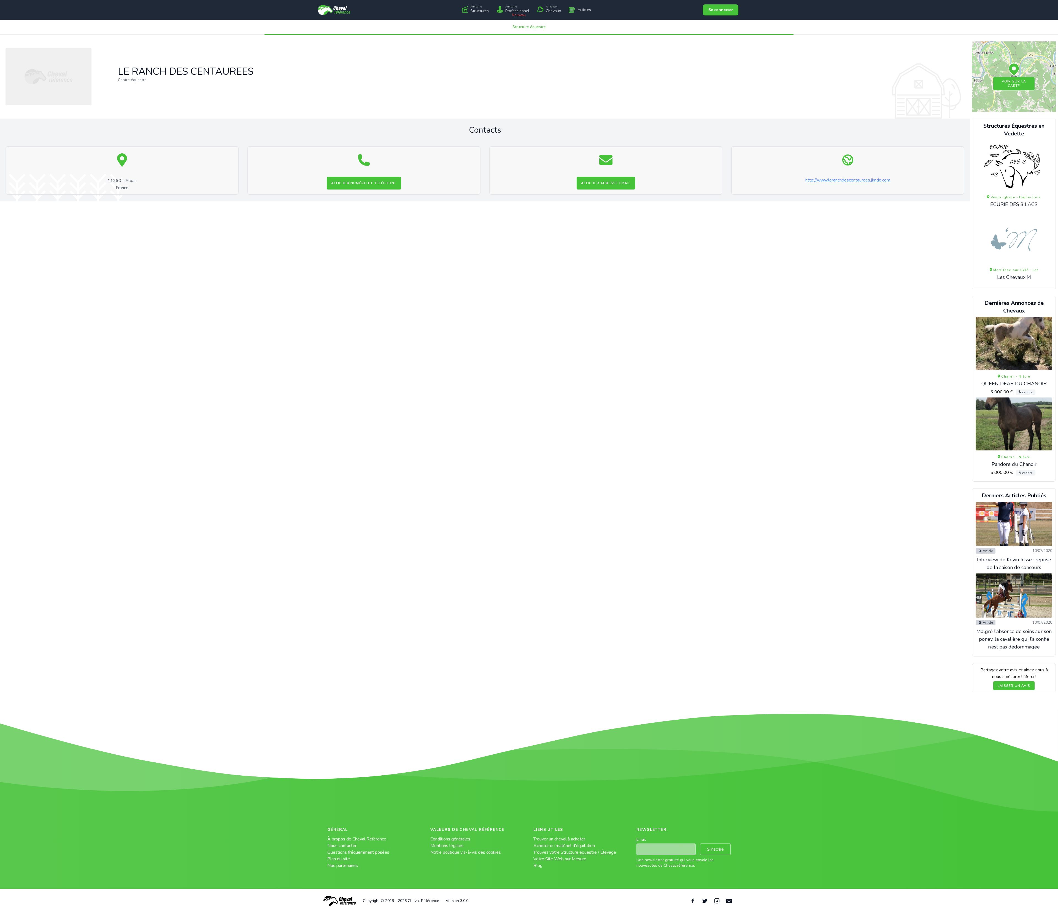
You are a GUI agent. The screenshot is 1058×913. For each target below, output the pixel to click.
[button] (1014, 70)
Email (641, 839)
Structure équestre (529, 27)
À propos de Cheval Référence (356, 839)
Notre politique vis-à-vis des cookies (465, 852)
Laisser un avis (1014, 686)
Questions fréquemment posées (358, 852)
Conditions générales (450, 839)
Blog (538, 866)
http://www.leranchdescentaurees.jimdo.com (847, 180)
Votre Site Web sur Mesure (559, 859)
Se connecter (720, 9)
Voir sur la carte (1014, 83)
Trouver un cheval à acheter (559, 839)
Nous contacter (342, 846)
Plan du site (338, 859)
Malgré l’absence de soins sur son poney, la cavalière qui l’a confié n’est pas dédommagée (1014, 639)
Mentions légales (446, 846)
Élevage (608, 852)
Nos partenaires (342, 866)
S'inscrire (715, 849)
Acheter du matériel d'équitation (564, 846)
